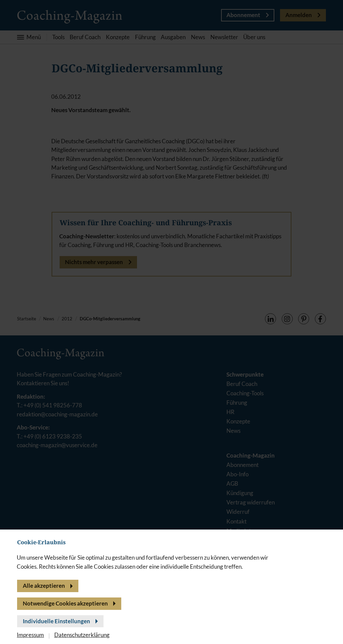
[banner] (171, 322)
